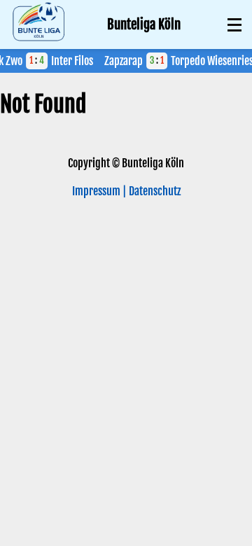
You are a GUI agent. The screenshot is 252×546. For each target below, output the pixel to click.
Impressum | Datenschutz (126, 191)
